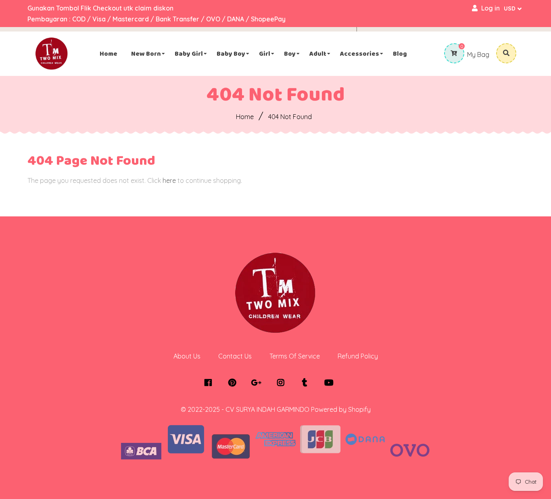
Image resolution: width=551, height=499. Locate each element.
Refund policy (358, 356)
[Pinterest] (234, 383)
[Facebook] (210, 383)
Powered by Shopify (341, 409)
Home (245, 117)
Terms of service (294, 356)
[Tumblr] (307, 383)
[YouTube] (331, 383)
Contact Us (235, 356)
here (169, 180)
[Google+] (258, 383)
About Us (186, 356)
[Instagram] (283, 383)
